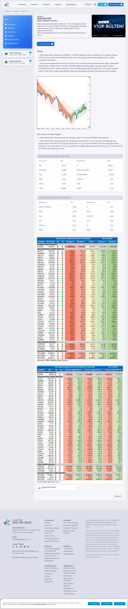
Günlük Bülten (68, 551)
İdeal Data (48, 579)
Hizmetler (34, 4)
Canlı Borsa (46, 4)
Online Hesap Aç (114, 4)
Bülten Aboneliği (50, 571)
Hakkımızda (22, 4)
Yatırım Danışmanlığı (70, 523)
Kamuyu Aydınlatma (52, 538)
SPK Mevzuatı (68, 588)
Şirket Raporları (68, 554)
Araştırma (58, 4)
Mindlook (35, 557)
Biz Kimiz (48, 523)
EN (90, 4)
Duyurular (48, 525)
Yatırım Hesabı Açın (44, 44)
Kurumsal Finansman (70, 525)
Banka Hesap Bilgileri (52, 528)
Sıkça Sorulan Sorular (52, 541)
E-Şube (101, 4)
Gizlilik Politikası (69, 594)
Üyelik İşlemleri (71, 4)
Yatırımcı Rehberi (69, 568)
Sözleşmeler (49, 582)
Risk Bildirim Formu (70, 591)
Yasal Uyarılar (49, 536)
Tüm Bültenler (68, 549)
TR (86, 4)
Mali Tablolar (67, 576)
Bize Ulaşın (48, 574)
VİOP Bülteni (15, 11)
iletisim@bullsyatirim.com (21, 539)
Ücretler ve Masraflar (70, 528)
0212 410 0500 (21, 522)
